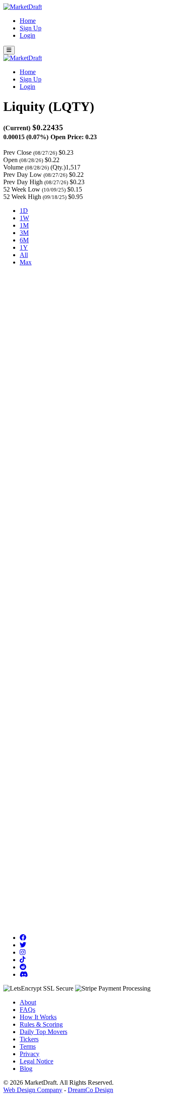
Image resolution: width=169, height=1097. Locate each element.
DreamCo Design (90, 1089)
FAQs (27, 1009)
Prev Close (17, 152)
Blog (26, 1068)
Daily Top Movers (43, 1031)
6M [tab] (24, 240)
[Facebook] (23, 937)
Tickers (29, 1039)
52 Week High (22, 196)
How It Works (38, 1016)
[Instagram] (22, 952)
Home (28, 20)
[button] (9, 50)
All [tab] (24, 254)
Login (27, 35)
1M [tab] (24, 225)
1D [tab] (24, 210)
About (28, 1002)
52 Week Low (21, 189)
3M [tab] (24, 232)
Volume (13, 167)
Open (10, 159)
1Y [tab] (24, 247)
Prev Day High (23, 181)
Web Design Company (32, 1089)
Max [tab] (26, 262)
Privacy (29, 1053)
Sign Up (30, 28)
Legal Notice (36, 1061)
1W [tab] (24, 217)
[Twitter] (23, 944)
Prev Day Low (22, 174)
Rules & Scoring (41, 1024)
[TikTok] (22, 959)
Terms (28, 1046)
